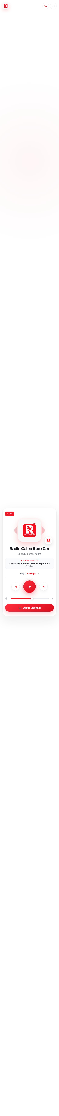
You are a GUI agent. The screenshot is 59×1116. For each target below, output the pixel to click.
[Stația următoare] (43, 587)
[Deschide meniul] (53, 6)
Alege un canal (32, 607)
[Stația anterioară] (15, 587)
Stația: (28, 573)
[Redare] (29, 586)
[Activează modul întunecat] (45, 6)
